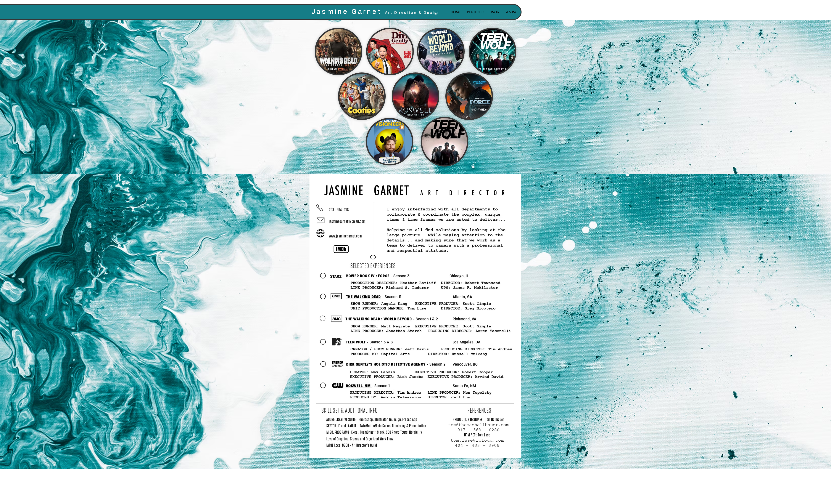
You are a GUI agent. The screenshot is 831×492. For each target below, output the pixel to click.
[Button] (340, 249)
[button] (476, 12)
